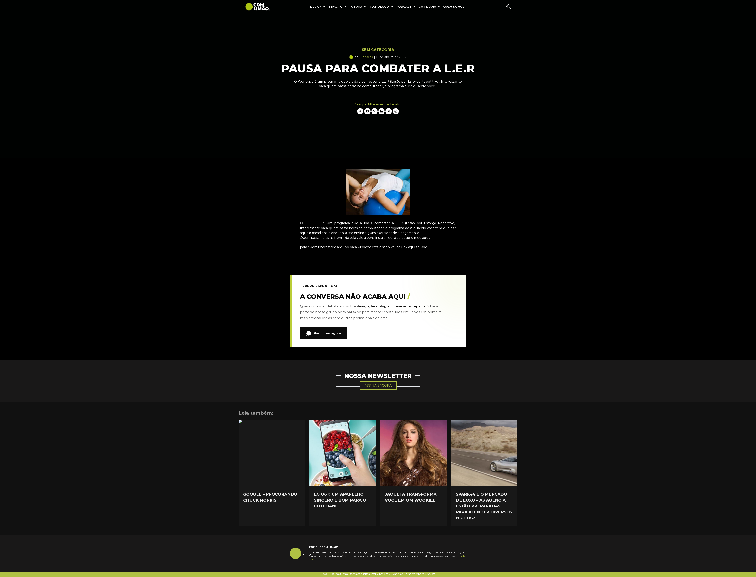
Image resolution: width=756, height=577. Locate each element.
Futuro (355, 6)
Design (315, 6)
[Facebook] (367, 111)
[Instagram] (396, 111)
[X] (374, 111)
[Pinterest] (388, 111)
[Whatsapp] (360, 111)
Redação (366, 57)
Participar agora (327, 333)
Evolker (430, 574)
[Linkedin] (381, 111)
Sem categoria (378, 50)
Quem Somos (454, 6)
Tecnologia (379, 6)
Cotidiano (427, 6)
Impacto (335, 6)
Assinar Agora (378, 385)
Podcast (404, 6)
